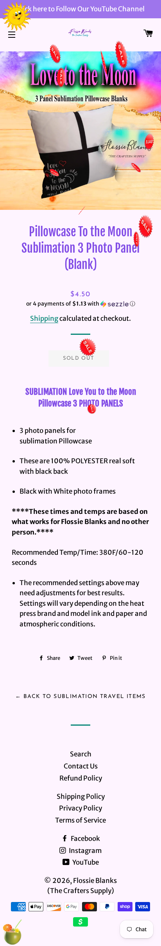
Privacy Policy (80, 808)
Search (80, 754)
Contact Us (81, 766)
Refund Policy (80, 778)
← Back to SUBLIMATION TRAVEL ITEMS (80, 697)
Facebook (85, 838)
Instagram (85, 850)
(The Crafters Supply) (80, 890)
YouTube (85, 862)
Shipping (44, 318)
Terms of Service (80, 820)
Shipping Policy (81, 796)
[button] (80, 304)
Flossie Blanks (95, 880)
